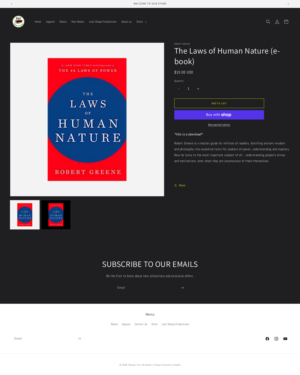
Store (154, 324)
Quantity (179, 81)
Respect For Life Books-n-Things (145, 364)
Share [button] (182, 185)
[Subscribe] (182, 287)
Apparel (126, 324)
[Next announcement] (288, 4)
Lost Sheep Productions (175, 324)
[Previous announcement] (11, 4)
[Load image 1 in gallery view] (24, 214)
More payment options (219, 124)
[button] (141, 21)
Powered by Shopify (171, 364)
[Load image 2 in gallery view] (56, 214)
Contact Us (140, 324)
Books (114, 324)
